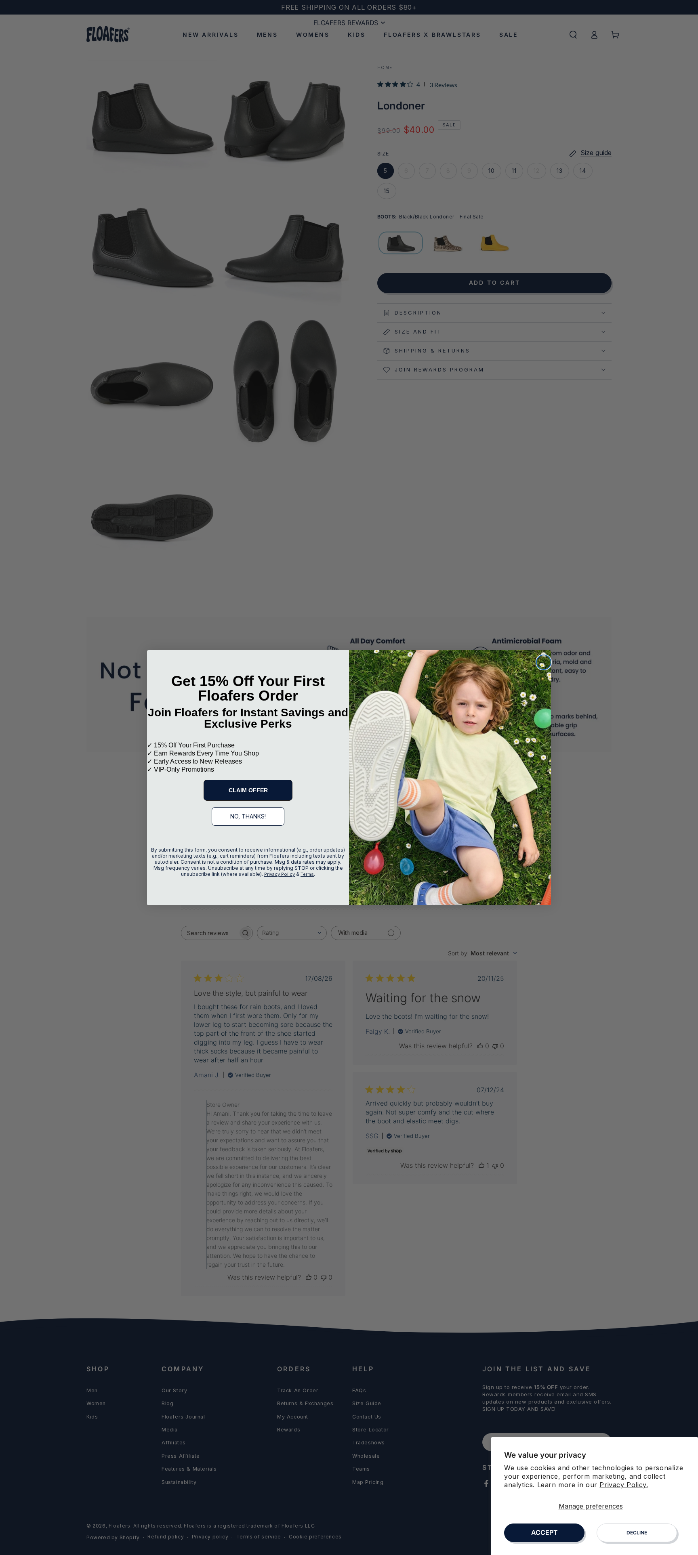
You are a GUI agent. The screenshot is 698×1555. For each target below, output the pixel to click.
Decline (637, 1533)
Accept (544, 1532)
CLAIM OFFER (248, 790)
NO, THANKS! (248, 816)
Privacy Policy (279, 874)
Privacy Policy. (623, 1485)
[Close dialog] (543, 662)
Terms (307, 874)
